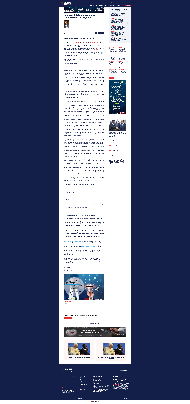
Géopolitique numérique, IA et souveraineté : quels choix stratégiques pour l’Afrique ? (115, 154)
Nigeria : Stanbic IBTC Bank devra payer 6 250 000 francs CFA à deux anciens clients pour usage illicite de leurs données (122, 50)
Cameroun (111, 137)
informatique (76, 42)
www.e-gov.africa (74, 264)
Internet (83, 42)
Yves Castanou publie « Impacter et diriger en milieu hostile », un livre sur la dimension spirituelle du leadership (113, 72)
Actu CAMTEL (111, 61)
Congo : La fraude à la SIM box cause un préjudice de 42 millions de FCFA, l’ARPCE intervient (112, 58)
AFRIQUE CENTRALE (112, 69)
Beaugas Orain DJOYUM (71, 33)
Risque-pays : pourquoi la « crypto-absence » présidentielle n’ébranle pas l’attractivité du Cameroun (117, 134)
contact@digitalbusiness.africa (88, 246)
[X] (129, 2)
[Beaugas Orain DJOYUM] (64, 33)
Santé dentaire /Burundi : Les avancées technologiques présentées (100, 380)
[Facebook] (126, 2)
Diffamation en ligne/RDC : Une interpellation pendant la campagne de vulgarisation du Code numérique (101, 386)
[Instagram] (127, 2)
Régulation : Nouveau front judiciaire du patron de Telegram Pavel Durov (122, 72)
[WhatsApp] (103, 33)
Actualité (113, 12)
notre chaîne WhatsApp (75, 241)
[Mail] (120, 399)
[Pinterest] (101, 33)
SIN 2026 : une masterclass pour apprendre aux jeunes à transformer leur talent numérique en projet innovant (118, 34)
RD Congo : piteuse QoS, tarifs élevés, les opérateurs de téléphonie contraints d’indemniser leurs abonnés (113, 50)
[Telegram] (122, 399)
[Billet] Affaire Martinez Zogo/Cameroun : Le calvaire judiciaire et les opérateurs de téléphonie (113, 64)
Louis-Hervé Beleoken (70, 270)
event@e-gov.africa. (89, 264)
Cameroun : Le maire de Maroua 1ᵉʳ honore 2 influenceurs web (101, 383)
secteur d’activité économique (79, 44)
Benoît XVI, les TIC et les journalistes (79, 357)
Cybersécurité (121, 69)
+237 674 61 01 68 (72, 248)
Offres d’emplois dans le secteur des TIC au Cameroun (111, 358)
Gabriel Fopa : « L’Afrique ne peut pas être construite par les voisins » (117, 148)
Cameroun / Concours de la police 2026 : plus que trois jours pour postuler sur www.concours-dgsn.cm (118, 15)
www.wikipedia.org (94, 49)
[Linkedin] (117, 399)
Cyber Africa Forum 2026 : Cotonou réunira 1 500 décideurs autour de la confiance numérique (118, 39)
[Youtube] (130, 2)
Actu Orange (111, 47)
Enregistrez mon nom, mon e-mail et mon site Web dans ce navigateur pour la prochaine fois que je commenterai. (83, 315)
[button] (123, 3)
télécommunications (94, 42)
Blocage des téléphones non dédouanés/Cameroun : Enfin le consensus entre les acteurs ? (122, 58)
